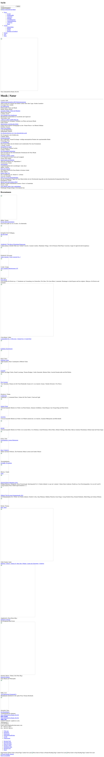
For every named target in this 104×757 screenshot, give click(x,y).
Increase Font (7, 741)
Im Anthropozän (5, 106)
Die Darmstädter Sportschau (8, 151)
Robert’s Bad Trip (5, 173)
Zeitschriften (10, 27)
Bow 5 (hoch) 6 (5, 450)
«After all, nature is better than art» (9, 119)
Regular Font (7, 748)
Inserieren (6, 732)
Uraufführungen (11, 19)
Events (9, 14)
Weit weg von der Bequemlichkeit (9, 177)
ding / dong (3, 507)
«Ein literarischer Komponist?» (9, 694)
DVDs (9, 30)
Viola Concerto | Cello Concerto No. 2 (10, 257)
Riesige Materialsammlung (7, 222)
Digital (5, 33)
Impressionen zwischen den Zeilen (9, 124)
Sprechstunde (4, 164)
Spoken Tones (4, 406)
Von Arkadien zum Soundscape (9, 115)
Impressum (7, 734)
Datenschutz (7, 738)
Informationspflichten (9, 735)
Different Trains (5, 360)
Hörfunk (9, 18)
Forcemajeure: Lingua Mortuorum (9, 440)
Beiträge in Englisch (12, 31)
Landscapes (4, 395)
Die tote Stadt (4, 234)
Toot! (2, 473)
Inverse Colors (7, 745)
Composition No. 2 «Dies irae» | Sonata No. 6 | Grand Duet (16, 338)
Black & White (8, 744)
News (5, 12)
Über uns (6, 731)
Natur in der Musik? (6, 128)
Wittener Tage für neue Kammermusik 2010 (12, 495)
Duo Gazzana (4, 382)
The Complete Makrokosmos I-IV (9, 268)
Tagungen (9, 16)
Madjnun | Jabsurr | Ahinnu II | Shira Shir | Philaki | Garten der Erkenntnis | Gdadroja (22, 563)
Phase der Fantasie (5, 168)
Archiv (5, 25)
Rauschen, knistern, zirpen (7, 155)
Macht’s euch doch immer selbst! (9, 182)
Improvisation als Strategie (7, 160)
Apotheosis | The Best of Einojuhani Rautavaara (13, 244)
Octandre (3, 370)
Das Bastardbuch (5, 712)
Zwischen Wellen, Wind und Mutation (10, 111)
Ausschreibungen (11, 21)
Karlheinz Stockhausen (7, 348)
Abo (5, 34)
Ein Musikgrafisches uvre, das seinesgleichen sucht (14, 133)
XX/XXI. (3, 417)
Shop (5, 36)
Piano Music (4, 279)
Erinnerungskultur (5, 138)
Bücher (9, 28)
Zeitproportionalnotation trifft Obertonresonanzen (13, 102)
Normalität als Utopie (6, 146)
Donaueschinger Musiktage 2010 (9, 482)
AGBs (5, 737)
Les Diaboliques (5, 142)
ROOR (2, 428)
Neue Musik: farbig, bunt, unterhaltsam (11, 186)
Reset (5, 750)
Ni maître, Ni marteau (6, 463)
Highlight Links (8, 747)
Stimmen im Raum (5, 619)
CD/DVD (9, 22)
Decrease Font (7, 742)
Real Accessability (5, 755)
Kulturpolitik (10, 15)
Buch (8, 24)
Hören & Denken (5, 677)
